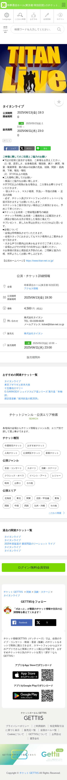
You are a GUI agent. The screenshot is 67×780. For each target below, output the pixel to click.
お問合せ (56, 734)
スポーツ (31, 468)
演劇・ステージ (48, 468)
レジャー (56, 475)
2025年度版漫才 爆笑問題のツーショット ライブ (29, 543)
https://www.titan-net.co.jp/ (39, 260)
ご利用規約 (39, 726)
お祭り (17, 483)
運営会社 (34, 738)
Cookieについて (16, 734)
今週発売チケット (13, 445)
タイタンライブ (12, 381)
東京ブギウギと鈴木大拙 (17, 384)
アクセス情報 (31, 288)
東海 (57, 498)
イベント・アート (38, 475)
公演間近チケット (31, 453)
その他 (29, 483)
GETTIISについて (38, 734)
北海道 (8, 498)
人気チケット (11, 453)
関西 (7, 505)
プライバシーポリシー (17, 726)
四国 (26, 505)
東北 (19, 498)
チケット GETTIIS (29, 773)
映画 (7, 483)
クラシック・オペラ (14, 475)
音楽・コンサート (13, 468)
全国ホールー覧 (48, 730)
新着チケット (52, 453)
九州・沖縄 (39, 505)
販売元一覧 (30, 730)
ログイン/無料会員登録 (33, 567)
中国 (16, 505)
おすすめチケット (35, 445)
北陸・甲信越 (42, 498)
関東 (28, 498)
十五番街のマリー (13, 388)
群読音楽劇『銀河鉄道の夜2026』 (22, 398)
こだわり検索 (54, 513)
